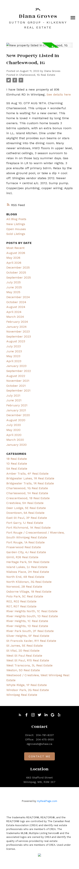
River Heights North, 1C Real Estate (32, 611)
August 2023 (15, 341)
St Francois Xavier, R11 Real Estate (31, 641)
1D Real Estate (16, 463)
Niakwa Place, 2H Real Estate (27, 572)
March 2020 (15, 440)
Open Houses (16, 229)
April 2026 (13, 262)
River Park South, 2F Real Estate (30, 631)
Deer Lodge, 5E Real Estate (26, 508)
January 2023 (16, 366)
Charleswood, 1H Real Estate (27, 493)
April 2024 (13, 312)
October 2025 (16, 272)
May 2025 (13, 292)
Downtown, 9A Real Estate (25, 513)
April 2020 (13, 435)
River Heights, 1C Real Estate (27, 621)
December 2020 (18, 415)
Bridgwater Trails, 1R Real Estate (30, 483)
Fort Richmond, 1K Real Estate (28, 527)
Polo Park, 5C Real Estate (24, 596)
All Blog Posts (16, 219)
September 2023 (18, 336)
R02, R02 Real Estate (21, 601)
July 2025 (13, 282)
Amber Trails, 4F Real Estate (27, 473)
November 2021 (17, 381)
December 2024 (18, 297)
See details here (59, 94)
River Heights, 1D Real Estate (27, 626)
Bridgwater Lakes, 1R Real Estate (30, 478)
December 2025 (18, 267)
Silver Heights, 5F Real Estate (27, 636)
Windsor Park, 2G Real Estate (27, 690)
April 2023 (13, 361)
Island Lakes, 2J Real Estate (26, 567)
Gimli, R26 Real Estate (22, 557)
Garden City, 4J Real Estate (26, 552)
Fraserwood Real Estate (23, 547)
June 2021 (13, 400)
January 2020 (16, 445)
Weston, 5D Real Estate (23, 670)
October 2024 (16, 302)
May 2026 (13, 257)
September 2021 (18, 390)
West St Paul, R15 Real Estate (27, 660)
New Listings (15, 224)
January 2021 (16, 410)
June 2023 (14, 351)
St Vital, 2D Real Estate (23, 650)
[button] (20, 715)
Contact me (39, 756)
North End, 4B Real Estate (25, 577)
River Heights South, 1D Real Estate (32, 616)
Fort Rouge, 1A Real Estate (25, 542)
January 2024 (16, 326)
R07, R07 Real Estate (21, 606)
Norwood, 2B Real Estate (24, 586)
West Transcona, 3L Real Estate (29, 665)
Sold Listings (15, 234)
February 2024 (17, 321)
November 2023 (18, 331)
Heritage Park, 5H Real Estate (27, 562)
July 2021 (13, 395)
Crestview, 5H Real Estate (25, 503)
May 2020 (13, 430)
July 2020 (13, 425)
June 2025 (14, 287)
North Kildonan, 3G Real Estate (29, 582)
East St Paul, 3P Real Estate (26, 518)
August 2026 (15, 253)
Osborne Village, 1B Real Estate (28, 591)
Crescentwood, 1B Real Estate (28, 498)
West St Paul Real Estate (24, 655)
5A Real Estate (16, 468)
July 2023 (13, 346)
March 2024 (15, 316)
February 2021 (16, 405)
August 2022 (15, 376)
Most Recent (15, 248)
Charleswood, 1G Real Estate (37, 74)
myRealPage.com (47, 801)
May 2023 (13, 356)
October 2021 (16, 386)
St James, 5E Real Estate (24, 645)
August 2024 (15, 307)
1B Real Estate (16, 459)
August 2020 (15, 420)
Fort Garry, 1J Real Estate (24, 523)
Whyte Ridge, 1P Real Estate (26, 685)
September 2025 (18, 277)
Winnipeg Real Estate (21, 695)
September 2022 (18, 371)
